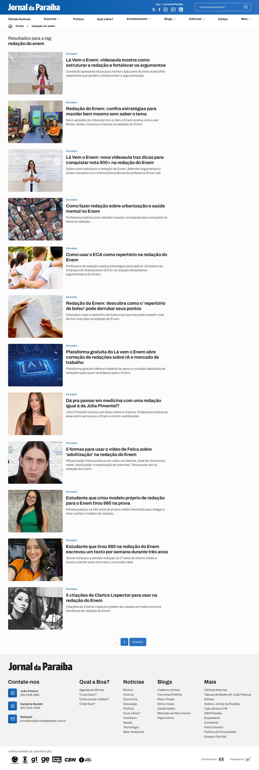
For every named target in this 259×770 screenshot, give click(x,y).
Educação (130, 704)
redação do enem (43, 26)
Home (20, 26)
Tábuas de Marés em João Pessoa (227, 694)
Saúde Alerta (166, 708)
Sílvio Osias (165, 704)
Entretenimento (137, 19)
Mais (244, 19)
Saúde (127, 722)
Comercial (211, 722)
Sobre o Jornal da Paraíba (222, 704)
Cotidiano (130, 718)
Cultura (128, 694)
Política (78, 19)
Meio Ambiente (133, 732)
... (116, 641)
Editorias (195, 19)
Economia (130, 699)
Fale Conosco (213, 727)
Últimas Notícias (19, 19)
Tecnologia (131, 727)
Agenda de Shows (91, 690)
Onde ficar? (87, 704)
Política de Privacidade (220, 732)
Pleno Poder (165, 699)
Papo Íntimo (165, 718)
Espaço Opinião (215, 736)
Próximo (138, 641)
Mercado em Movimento (174, 713)
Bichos (128, 690)
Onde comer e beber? (94, 699)
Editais (223, 19)
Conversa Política (169, 694)
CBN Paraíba (213, 713)
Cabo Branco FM (215, 708)
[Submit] (246, 7)
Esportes (50, 19)
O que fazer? (88, 694)
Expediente (212, 718)
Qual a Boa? (105, 19)
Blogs (168, 19)
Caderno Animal (168, 690)
